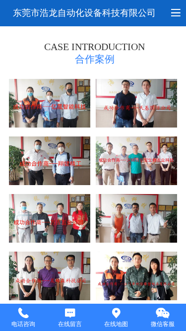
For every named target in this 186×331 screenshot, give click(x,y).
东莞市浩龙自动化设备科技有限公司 (84, 13)
